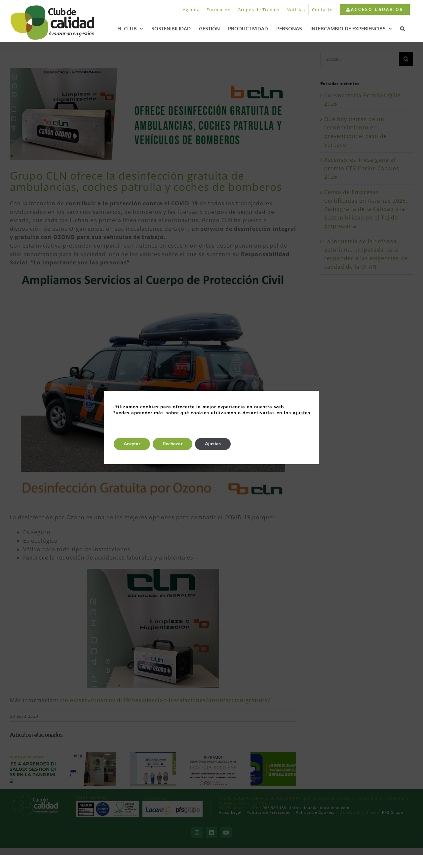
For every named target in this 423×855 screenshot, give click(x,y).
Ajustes (213, 444)
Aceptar (132, 444)
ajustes (301, 413)
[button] (402, 28)
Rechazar (172, 444)
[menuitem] (374, 9)
